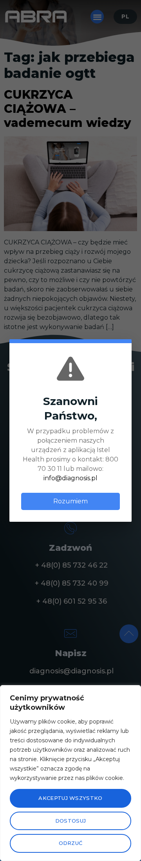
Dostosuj (70, 821)
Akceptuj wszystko (70, 798)
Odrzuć (71, 843)
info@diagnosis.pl (70, 478)
